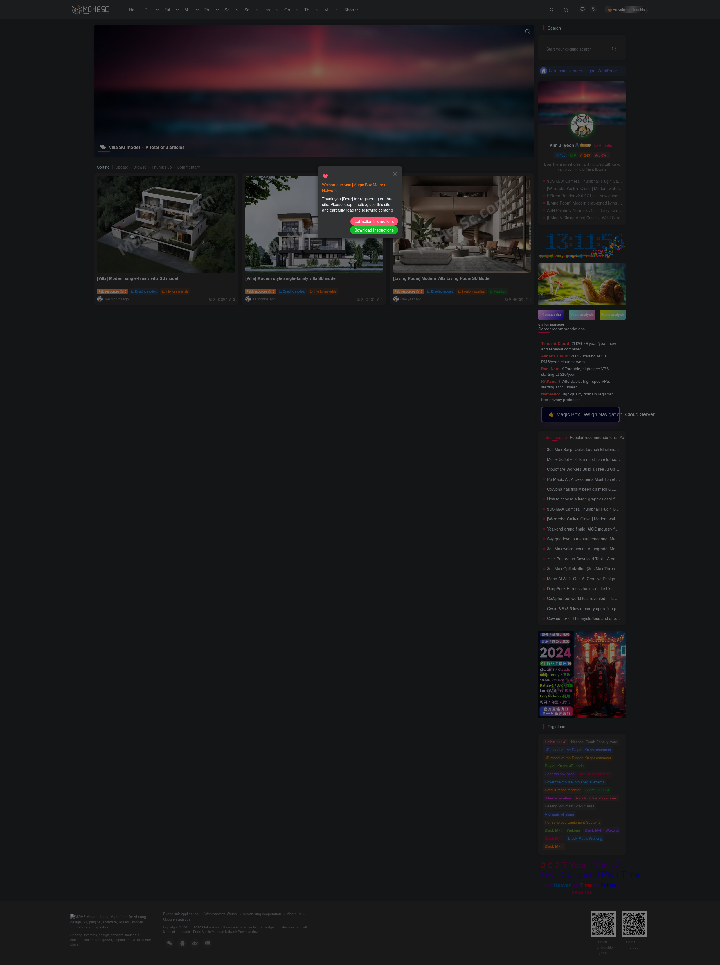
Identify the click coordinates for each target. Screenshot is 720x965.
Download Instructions (374, 230)
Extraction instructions (374, 221)
